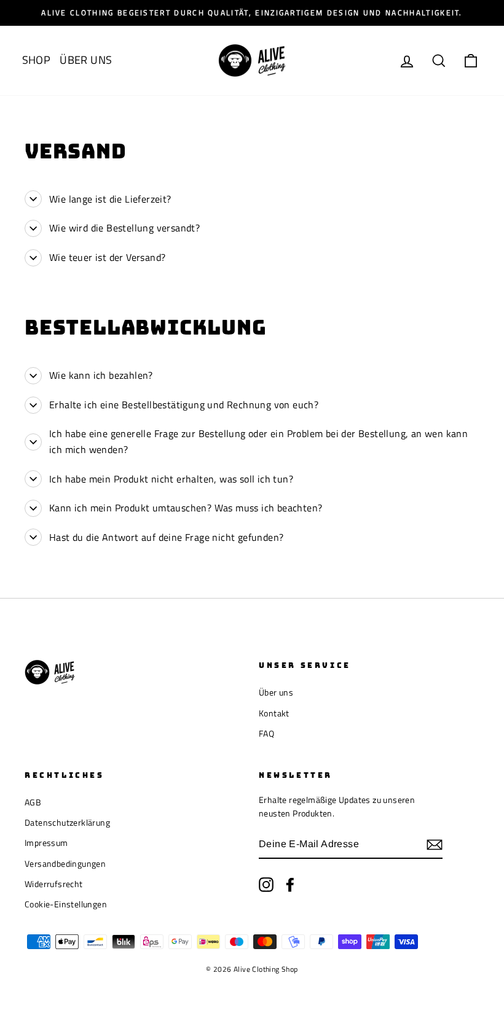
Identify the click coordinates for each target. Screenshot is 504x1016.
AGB (33, 802)
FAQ (266, 733)
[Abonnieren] (435, 844)
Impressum (46, 843)
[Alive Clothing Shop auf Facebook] (290, 884)
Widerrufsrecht (54, 884)
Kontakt (274, 713)
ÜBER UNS (86, 60)
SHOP (36, 60)
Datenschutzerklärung (67, 822)
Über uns (276, 692)
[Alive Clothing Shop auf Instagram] (266, 884)
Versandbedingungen (65, 864)
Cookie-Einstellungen (66, 904)
